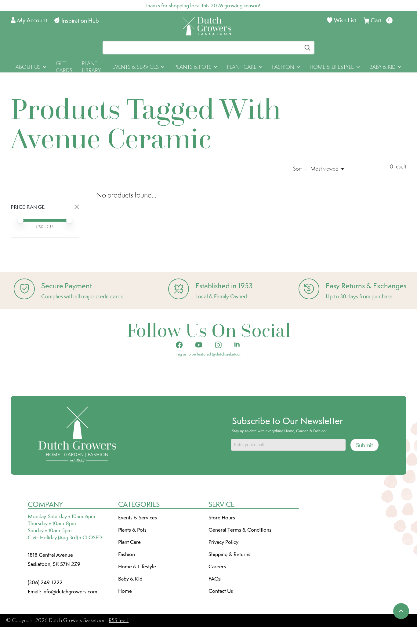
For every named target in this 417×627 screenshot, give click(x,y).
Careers (217, 566)
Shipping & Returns (229, 554)
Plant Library (91, 67)
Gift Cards (64, 67)
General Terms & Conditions (240, 529)
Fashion (126, 554)
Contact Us (221, 591)
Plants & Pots (132, 529)
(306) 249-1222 (45, 582)
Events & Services (137, 517)
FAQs (215, 578)
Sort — (300, 168)
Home (125, 591)
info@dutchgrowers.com (69, 591)
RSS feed (119, 620)
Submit (364, 445)
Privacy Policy (223, 542)
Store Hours (222, 517)
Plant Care (129, 542)
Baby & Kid (130, 578)
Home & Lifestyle (137, 566)
